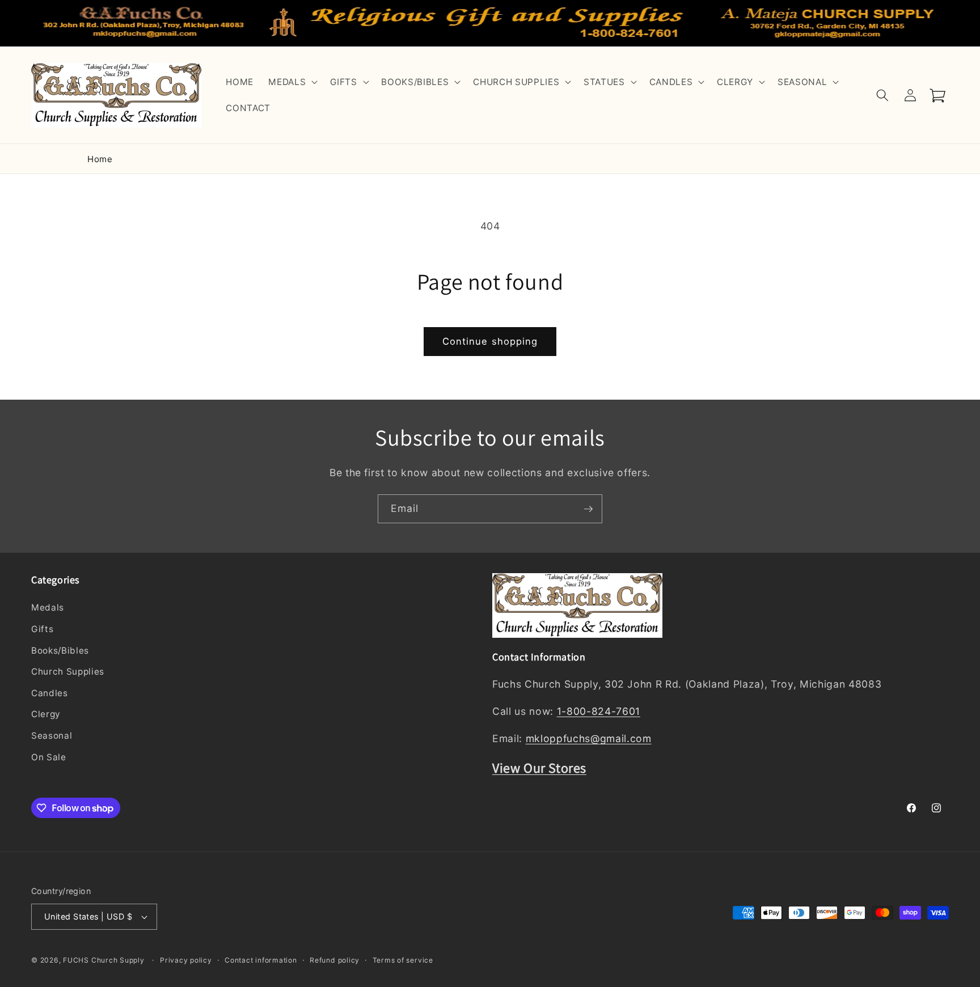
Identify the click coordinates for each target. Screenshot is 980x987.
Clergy (46, 714)
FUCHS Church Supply (104, 960)
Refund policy (335, 960)
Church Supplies (67, 672)
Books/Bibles (60, 650)
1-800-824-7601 (598, 712)
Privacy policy (186, 960)
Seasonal (51, 735)
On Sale (48, 757)
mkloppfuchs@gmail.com (589, 739)
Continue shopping (490, 341)
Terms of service (403, 960)
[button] (292, 82)
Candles (49, 693)
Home (100, 159)
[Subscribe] (588, 509)
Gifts (42, 629)
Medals (47, 608)
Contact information (261, 960)
